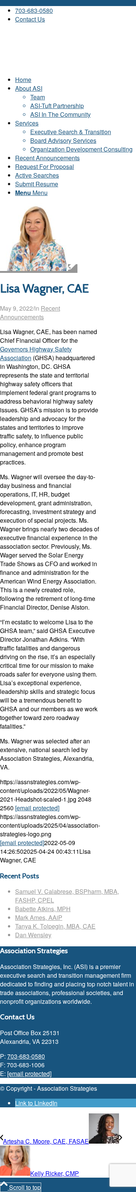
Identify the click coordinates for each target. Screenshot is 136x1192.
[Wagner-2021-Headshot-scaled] (38, 268)
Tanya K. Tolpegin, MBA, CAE (55, 926)
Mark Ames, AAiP (38, 917)
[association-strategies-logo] (56, 64)
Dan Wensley (33, 934)
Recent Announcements (30, 312)
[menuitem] (75, 10)
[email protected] (37, 807)
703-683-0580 (34, 10)
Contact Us (30, 19)
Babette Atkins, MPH (43, 908)
